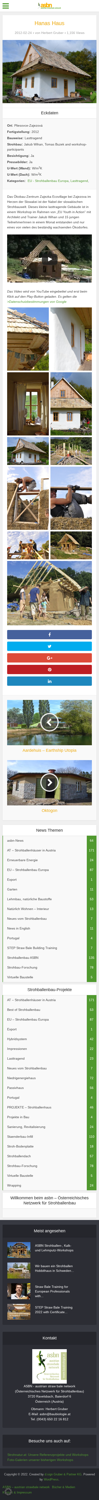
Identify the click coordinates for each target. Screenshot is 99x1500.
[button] (8, 1491)
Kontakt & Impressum (17, 1492)
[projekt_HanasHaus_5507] (28, 498)
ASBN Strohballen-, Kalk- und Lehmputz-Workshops (54, 1248)
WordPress (51, 1479)
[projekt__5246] (71, 339)
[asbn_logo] (49, 1366)
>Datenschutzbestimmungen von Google (37, 301)
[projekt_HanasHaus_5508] (71, 498)
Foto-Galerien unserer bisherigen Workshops (40, 1460)
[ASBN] (49, 5)
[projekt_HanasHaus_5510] (71, 545)
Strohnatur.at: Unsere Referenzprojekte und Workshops (47, 1455)
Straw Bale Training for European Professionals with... (52, 1291)
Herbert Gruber (52, 33)
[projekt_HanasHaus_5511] (49, 593)
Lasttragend (79, 181)
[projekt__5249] (28, 451)
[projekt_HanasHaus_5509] (28, 545)
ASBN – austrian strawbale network (26, 1487)
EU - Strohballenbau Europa (48, 181)
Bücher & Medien (63, 1487)
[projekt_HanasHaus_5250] (71, 451)
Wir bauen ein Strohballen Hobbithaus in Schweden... (54, 1268)
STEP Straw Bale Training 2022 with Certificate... (54, 1309)
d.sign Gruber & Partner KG (63, 1474)
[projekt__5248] (71, 403)
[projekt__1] (28, 339)
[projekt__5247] (28, 403)
